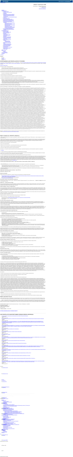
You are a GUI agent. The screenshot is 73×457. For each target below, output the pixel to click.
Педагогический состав (6, 407)
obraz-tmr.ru (28, 394)
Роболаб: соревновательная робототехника (8, 428)
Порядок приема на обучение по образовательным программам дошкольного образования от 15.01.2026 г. (16, 355)
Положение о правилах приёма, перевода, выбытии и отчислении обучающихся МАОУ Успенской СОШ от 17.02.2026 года (19, 358)
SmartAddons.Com (5, 398)
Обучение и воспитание (5, 415)
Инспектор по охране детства (7, 420)
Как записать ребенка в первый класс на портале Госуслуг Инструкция (19, 197)
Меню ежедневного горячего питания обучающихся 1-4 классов (13, 411)
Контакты (3, 432)
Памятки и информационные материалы (8, 422)
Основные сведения (6, 401)
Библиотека (4, 418)
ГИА (2, 429)
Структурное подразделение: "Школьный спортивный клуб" (11, 424)
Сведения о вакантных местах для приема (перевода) (9, 310)
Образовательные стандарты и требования (8, 404)
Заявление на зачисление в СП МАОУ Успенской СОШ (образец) (13, 331)
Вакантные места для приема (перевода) (8, 409)
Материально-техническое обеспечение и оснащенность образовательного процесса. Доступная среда (16, 405)
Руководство (5, 406)
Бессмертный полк (5, 426)
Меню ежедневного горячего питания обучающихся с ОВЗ (12, 412)
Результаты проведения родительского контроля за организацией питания (14, 413)
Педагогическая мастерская (6, 425)
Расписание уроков (5, 416)
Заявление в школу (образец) (6, 334)
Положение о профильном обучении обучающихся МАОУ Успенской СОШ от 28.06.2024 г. (15, 343)
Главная (3, 58)
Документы (4, 402)
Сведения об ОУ (4, 400)
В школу (3, 379)
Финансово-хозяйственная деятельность (8, 408)
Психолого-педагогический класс (7, 427)
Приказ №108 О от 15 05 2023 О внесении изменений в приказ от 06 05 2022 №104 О (14, 340)
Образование (5, 403)
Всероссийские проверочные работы (8, 423)
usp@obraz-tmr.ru (44, 7)
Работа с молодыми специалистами (8, 414)
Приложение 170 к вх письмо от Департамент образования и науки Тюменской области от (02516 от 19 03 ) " (17, 352)
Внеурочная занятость (6, 417)
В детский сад (3, 380)
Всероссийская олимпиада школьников (8, 419)
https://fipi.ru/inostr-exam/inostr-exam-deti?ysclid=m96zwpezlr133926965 (11, 131)
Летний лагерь (5, 421)
